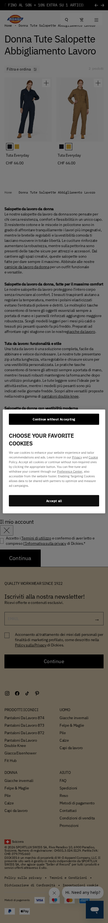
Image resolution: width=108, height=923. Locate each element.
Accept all (54, 500)
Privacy (77, 457)
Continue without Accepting (54, 419)
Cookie (93, 457)
